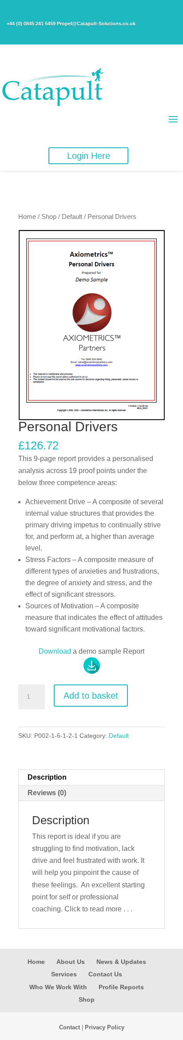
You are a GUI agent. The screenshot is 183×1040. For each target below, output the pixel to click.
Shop (48, 216)
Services (64, 974)
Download (55, 651)
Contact (69, 1027)
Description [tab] (47, 777)
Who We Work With (58, 987)
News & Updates (121, 961)
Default (72, 216)
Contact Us (105, 974)
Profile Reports (121, 987)
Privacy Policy (104, 1027)
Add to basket (91, 695)
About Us (70, 961)
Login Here (88, 156)
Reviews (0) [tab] (47, 793)
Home (27, 216)
